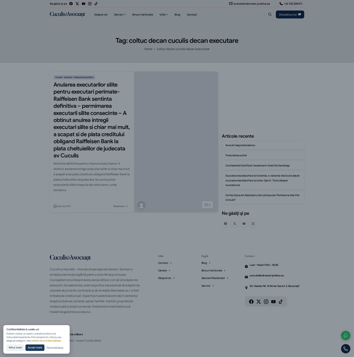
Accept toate (35, 347)
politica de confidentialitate (46, 340)
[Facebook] (71, 3)
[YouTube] (83, 3)
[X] (77, 3)
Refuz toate (15, 347)
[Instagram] (89, 3)
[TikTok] (96, 3)
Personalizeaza (54, 347)
